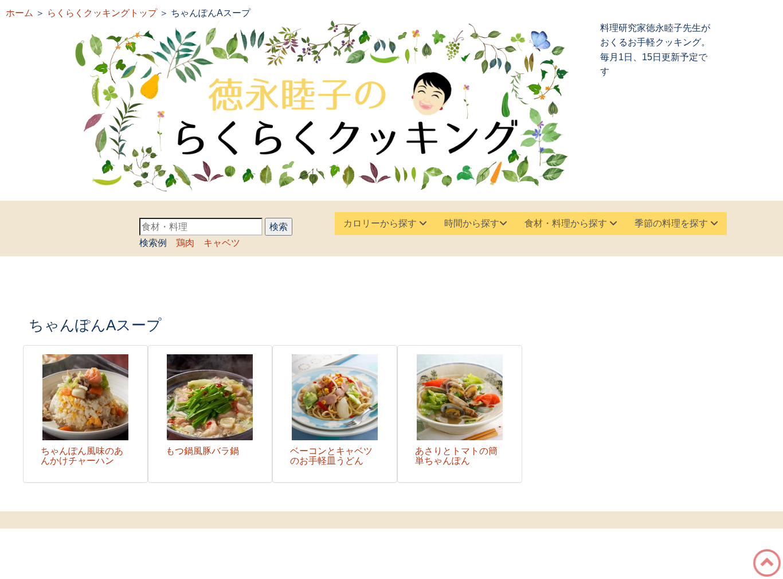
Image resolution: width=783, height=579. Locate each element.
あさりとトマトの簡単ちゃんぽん (456, 456)
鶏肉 (185, 243)
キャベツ (221, 243)
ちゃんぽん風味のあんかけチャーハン (82, 456)
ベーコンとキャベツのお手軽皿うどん (331, 456)
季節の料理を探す (672, 223)
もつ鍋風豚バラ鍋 (207, 451)
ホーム (19, 13)
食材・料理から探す (566, 223)
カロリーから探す (381, 223)
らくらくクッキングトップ (102, 13)
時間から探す (471, 223)
